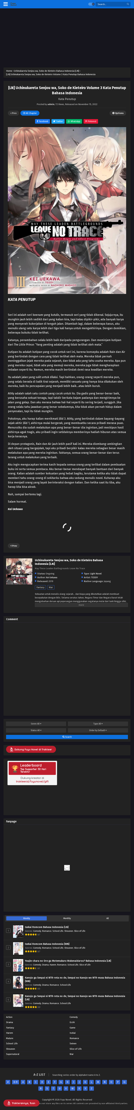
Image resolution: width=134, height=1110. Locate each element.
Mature (9, 1038)
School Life (58, 931)
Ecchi (72, 1022)
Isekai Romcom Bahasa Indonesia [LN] (47, 927)
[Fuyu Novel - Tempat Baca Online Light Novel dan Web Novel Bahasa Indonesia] (13, 4)
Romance (46, 931)
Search (68, 737)
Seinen (73, 1043)
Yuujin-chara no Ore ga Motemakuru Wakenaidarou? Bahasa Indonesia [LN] (68, 960)
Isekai (73, 1033)
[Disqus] (67, 668)
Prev (14, 113)
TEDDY (94, 577)
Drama (45, 964)
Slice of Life (79, 931)
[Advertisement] (67, 38)
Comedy (37, 931)
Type (97, 724)
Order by (97, 730)
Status (35, 730)
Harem (53, 964)
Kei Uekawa (51, 577)
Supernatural (12, 1054)
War (51, 587)
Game (72, 1027)
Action (9, 1017)
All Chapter (31, 113)
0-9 (15, 1082)
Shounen (68, 931)
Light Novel (96, 573)
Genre (35, 724)
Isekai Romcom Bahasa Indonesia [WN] (47, 944)
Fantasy (40, 587)
